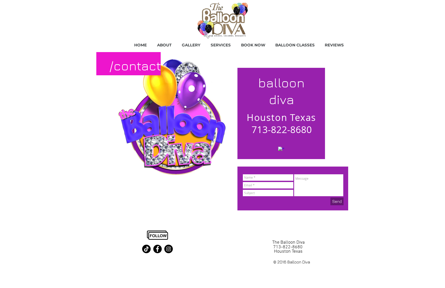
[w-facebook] (281, 150)
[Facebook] (157, 249)
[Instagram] (168, 249)
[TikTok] (146, 249)
